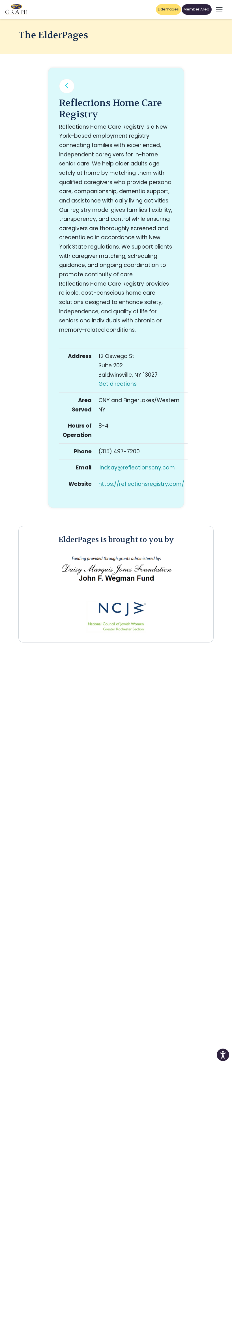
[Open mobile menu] (219, 9)
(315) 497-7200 (119, 451)
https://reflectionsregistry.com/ (141, 484)
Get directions (117, 384)
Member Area (196, 9)
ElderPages (168, 9)
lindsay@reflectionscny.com (136, 467)
